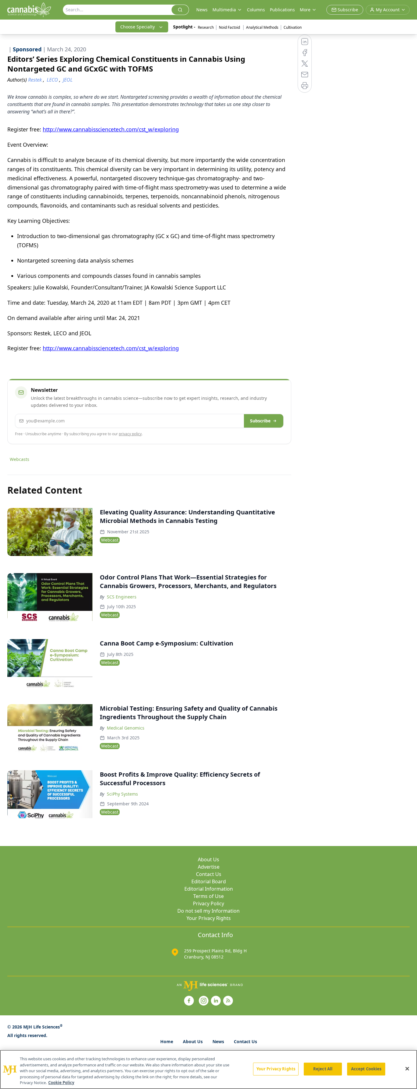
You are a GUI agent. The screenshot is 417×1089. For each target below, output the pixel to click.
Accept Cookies (366, 1069)
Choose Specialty (137, 27)
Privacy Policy (208, 903)
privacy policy (130, 433)
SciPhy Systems (122, 794)
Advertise (208, 866)
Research (206, 27)
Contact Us (208, 874)
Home (166, 1041)
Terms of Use (208, 896)
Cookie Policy (61, 1082)
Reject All (322, 1069)
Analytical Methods (262, 27)
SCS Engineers (121, 597)
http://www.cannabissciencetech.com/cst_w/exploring (111, 129)
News (202, 10)
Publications (282, 10)
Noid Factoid (230, 27)
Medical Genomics (125, 728)
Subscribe (260, 421)
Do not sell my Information (208, 910)
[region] (208, 1069)
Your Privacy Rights (209, 918)
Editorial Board (208, 881)
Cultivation (293, 27)
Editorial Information (208, 888)
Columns (256, 10)
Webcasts (19, 459)
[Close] (407, 1069)
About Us (208, 859)
